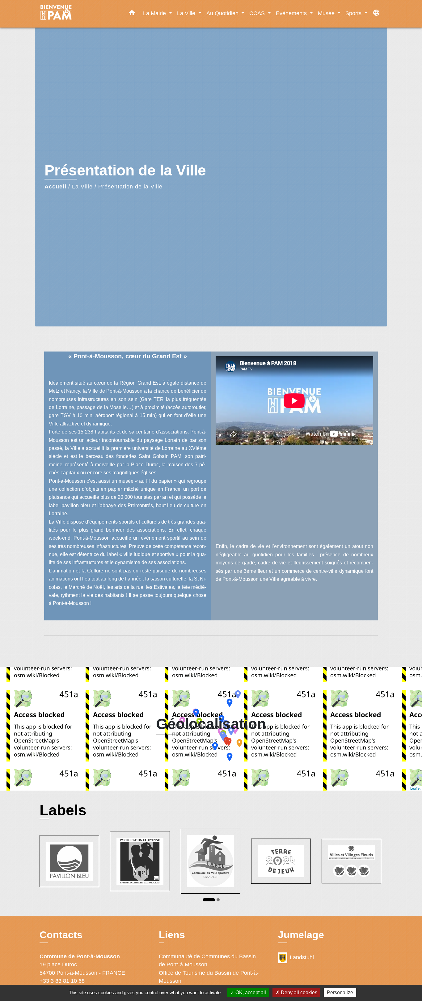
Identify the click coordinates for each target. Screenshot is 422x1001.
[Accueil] (78, 13)
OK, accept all (250, 992)
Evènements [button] (292, 13)
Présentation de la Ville (130, 186)
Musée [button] (327, 13)
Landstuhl (302, 957)
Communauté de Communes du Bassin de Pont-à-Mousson (207, 960)
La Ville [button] (187, 13)
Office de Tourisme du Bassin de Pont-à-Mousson (209, 977)
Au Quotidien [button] (223, 13)
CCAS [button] (257, 13)
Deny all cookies (298, 992)
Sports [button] (354, 13)
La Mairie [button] (155, 13)
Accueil (55, 186)
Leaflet (415, 788)
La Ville (82, 186)
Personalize (340, 992)
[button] (132, 13)
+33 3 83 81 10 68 (62, 981)
